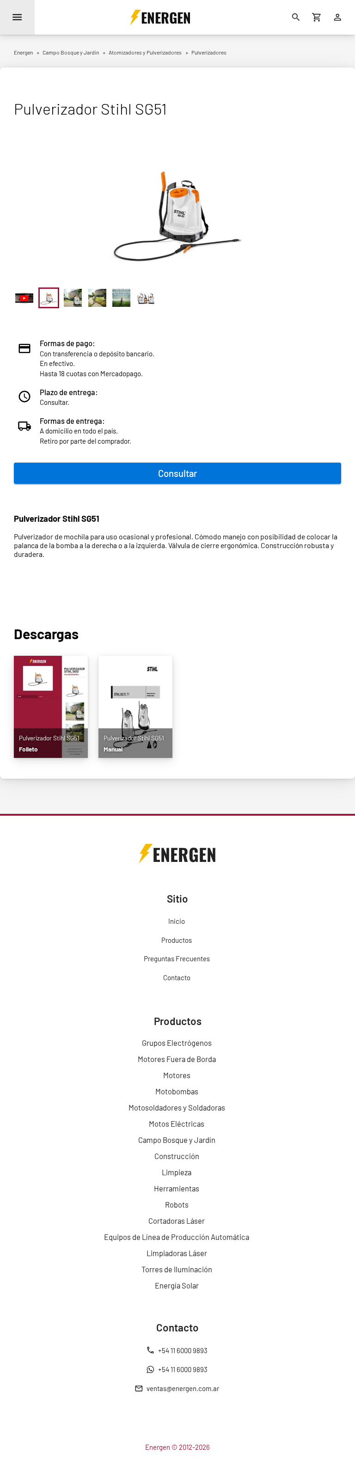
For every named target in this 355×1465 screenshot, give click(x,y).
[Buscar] (296, 17)
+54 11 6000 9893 (183, 1350)
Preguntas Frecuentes (177, 958)
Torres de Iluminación (176, 1269)
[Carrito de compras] (316, 17)
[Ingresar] (337, 17)
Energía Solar (177, 1285)
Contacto (176, 977)
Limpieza (176, 1172)
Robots (177, 1204)
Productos (176, 940)
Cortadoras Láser (176, 1220)
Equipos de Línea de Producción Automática (176, 1236)
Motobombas (176, 1091)
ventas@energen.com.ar (183, 1388)
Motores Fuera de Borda (177, 1058)
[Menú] (17, 17)
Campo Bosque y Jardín (176, 1139)
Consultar (177, 473)
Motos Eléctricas (176, 1123)
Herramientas (176, 1188)
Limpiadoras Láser (177, 1252)
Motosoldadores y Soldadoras (177, 1107)
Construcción (176, 1155)
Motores (176, 1075)
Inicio (176, 921)
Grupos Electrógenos (177, 1042)
